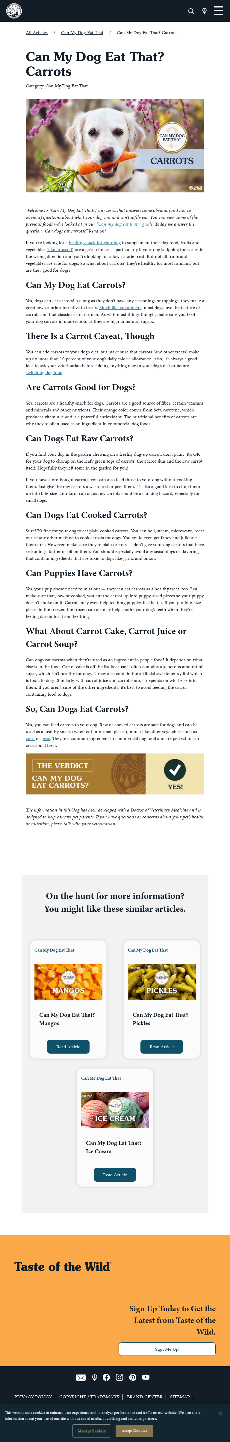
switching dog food (44, 372)
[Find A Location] (97, 1378)
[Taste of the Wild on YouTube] (148, 1378)
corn (30, 738)
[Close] (220, 1413)
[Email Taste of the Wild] (84, 1378)
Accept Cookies (134, 1430)
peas (45, 738)
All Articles (37, 32)
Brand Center (145, 1397)
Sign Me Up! (167, 1349)
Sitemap (180, 1397)
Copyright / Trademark (89, 1397)
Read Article (68, 1046)
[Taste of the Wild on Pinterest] (135, 1378)
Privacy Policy (33, 1397)
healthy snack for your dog (95, 242)
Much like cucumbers (120, 307)
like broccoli (60, 249)
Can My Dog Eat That (82, 32)
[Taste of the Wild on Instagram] (122, 1378)
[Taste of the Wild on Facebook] (109, 1378)
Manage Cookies (92, 1430)
